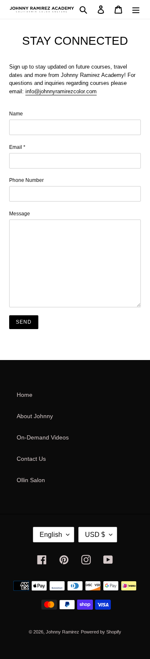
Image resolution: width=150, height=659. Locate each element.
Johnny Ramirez (62, 631)
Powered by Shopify (101, 631)
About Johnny (35, 416)
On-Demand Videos (43, 437)
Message (19, 214)
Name (16, 114)
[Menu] (136, 9)
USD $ (95, 534)
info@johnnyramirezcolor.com (61, 91)
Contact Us (31, 458)
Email (17, 147)
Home (24, 394)
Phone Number (26, 180)
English (51, 534)
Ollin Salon (31, 480)
